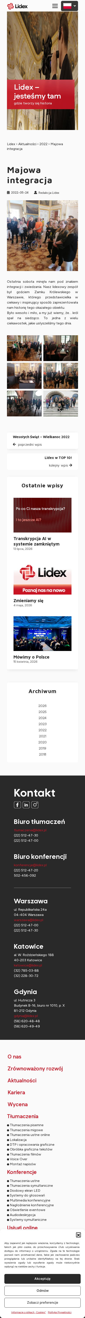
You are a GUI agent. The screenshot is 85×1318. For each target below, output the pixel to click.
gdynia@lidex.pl (26, 1016)
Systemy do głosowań (27, 1195)
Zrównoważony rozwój (35, 1069)
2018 (42, 754)
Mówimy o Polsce (31, 656)
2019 (42, 748)
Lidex (11, 144)
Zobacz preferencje (42, 1302)
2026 (42, 705)
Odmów (43, 1290)
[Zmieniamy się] (42, 577)
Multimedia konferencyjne (30, 1200)
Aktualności (27, 144)
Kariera (16, 1092)
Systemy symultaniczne (28, 1220)
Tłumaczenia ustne (25, 1181)
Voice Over (18, 1159)
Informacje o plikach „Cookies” (28, 1312)
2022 (43, 144)
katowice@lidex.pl (28, 965)
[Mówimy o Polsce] (42, 633)
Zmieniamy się (28, 600)
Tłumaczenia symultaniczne (31, 1185)
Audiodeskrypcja (23, 1215)
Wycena (18, 1104)
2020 (42, 742)
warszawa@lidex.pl (28, 920)
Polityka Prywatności (59, 1312)
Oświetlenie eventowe (27, 1210)
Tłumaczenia (22, 1116)
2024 (42, 718)
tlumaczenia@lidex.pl (30, 830)
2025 (43, 712)
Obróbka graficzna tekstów (31, 1149)
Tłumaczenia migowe (26, 1130)
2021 (42, 736)
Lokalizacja (18, 1140)
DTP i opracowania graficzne (32, 1144)
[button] (78, 1235)
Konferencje (22, 1172)
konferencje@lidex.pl (30, 865)
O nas (14, 1057)
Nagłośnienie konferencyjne (32, 1205)
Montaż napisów (23, 1164)
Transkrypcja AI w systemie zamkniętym (37, 541)
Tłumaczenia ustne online (30, 1135)
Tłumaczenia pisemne (27, 1125)
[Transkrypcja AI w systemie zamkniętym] (42, 515)
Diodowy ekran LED (25, 1190)
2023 (43, 724)
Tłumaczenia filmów (25, 1154)
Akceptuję (42, 1279)
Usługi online (22, 1228)
